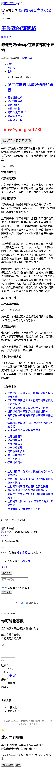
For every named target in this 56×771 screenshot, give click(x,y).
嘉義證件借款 (14, 97)
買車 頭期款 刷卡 (16, 112)
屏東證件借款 (14, 101)
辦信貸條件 (13, 105)
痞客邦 (20, 552)
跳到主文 (6, 37)
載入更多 (6, 573)
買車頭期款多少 (16, 451)
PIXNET (14, 721)
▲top (4, 566)
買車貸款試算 (14, 120)
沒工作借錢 (13, 459)
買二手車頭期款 (16, 455)
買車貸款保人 (14, 116)
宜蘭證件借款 (14, 444)
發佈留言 (6, 592)
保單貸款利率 (14, 462)
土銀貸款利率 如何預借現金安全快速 (27, 408)
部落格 (11, 67)
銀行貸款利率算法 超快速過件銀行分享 (28, 411)
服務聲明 (34, 724)
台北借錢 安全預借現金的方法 (23, 430)
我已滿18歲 (7, 765)
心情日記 (27, 58)
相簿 (9, 64)
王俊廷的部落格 (18, 28)
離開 (18, 765)
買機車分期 (13, 108)
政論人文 (25, 561)
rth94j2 (4, 535)
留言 (27, 552)
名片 (9, 71)
